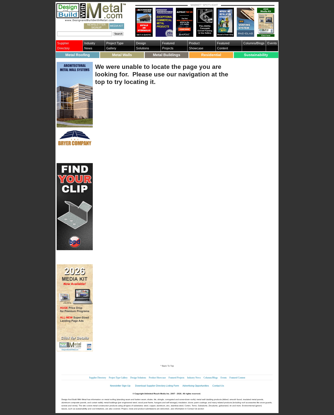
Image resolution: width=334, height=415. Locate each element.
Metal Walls (122, 55)
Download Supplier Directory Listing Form (157, 385)
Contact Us (218, 385)
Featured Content (223, 46)
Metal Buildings (166, 55)
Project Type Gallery (115, 46)
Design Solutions (142, 46)
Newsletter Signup (96, 26)
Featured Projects (168, 46)
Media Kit (116, 25)
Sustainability (256, 55)
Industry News (89, 46)
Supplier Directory (63, 46)
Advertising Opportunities (195, 385)
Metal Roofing (77, 55)
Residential (211, 55)
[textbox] (84, 34)
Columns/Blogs (253, 43)
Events (272, 43)
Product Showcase (196, 46)
